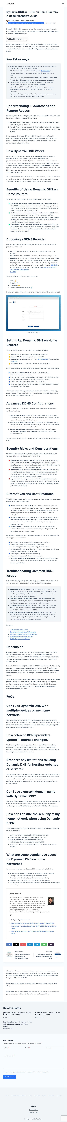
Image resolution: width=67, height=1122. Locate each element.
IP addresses (45, 71)
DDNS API (54, 265)
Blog (30, 1096)
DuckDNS (13, 272)
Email (27, 1048)
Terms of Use (33, 1110)
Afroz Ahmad (15, 894)
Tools (44, 1096)
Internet (40, 23)
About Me (51, 1096)
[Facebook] (9, 944)
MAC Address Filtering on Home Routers (23, 634)
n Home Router (23, 630)
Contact (59, 1096)
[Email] (51, 944)
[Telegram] (37, 944)
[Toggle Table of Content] (24, 39)
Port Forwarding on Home (18, 636)
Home (7, 1096)
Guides (34, 23)
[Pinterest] (23, 944)
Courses (36, 1096)
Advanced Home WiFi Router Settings (19, 23)
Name (7, 1048)
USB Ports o (14, 630)
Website (48, 1048)
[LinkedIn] (11, 915)
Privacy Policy (33, 1112)
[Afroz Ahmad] (50, 901)
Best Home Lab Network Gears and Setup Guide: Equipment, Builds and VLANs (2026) (17, 1024)
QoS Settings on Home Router (20, 639)
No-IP (39, 359)
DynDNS (45, 359)
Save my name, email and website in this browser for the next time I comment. (27, 1072)
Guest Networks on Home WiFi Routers (23, 632)
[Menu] (63, 3)
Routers (30, 636)
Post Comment (9, 1077)
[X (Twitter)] (16, 944)
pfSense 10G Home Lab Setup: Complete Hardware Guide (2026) (33, 923)
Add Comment (9, 1056)
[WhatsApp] (44, 944)
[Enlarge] (58, 297)
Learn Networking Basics (18, 1096)
